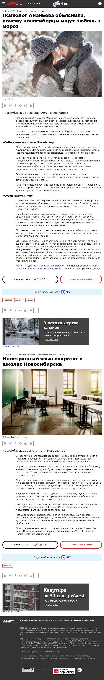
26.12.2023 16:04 (8, 11)
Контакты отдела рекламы (50, 620)
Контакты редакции (28, 620)
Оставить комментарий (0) (81, 279)
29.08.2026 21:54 (9, 354)
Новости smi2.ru (11, 346)
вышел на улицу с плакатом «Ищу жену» (38, 268)
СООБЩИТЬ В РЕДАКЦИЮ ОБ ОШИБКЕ (79, 620)
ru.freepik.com (8, 99)
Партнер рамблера (43, 670)
